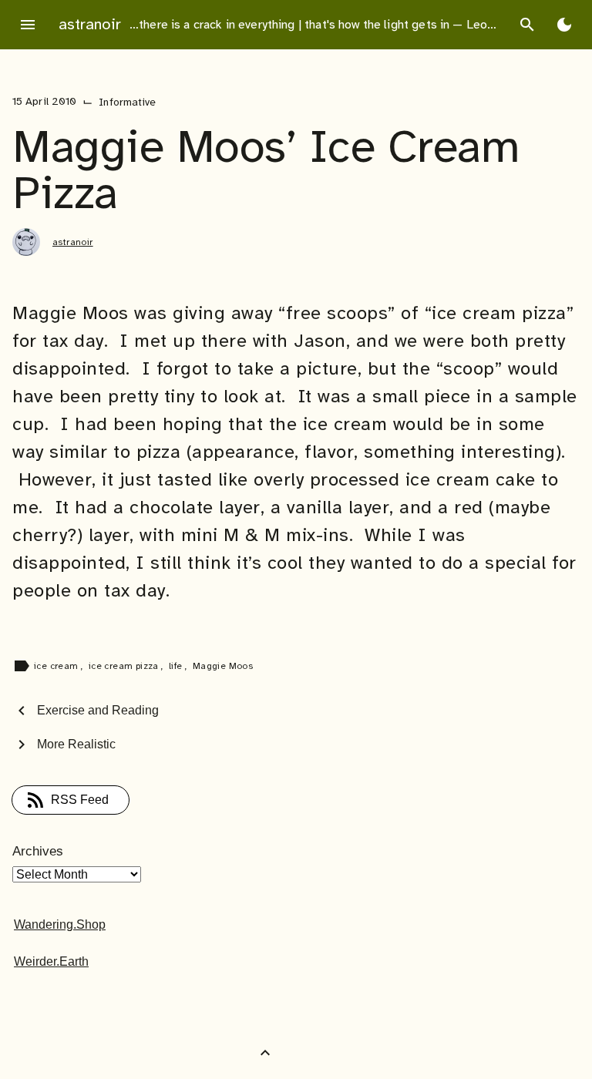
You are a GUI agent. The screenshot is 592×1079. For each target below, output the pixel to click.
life (177, 666)
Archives (37, 851)
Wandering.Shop (60, 924)
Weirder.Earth (51, 961)
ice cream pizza (125, 666)
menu (27, 24)
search (527, 24)
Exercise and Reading (98, 710)
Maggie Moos (223, 666)
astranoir (90, 24)
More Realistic (76, 744)
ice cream (57, 666)
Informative (127, 102)
